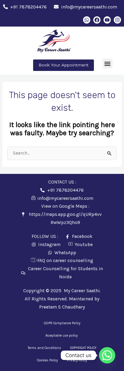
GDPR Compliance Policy (62, 323)
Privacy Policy (77, 360)
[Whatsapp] (107, 355)
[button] (108, 64)
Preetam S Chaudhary (62, 307)
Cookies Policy (47, 360)
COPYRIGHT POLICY (83, 348)
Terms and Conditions (44, 348)
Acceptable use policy (62, 335)
